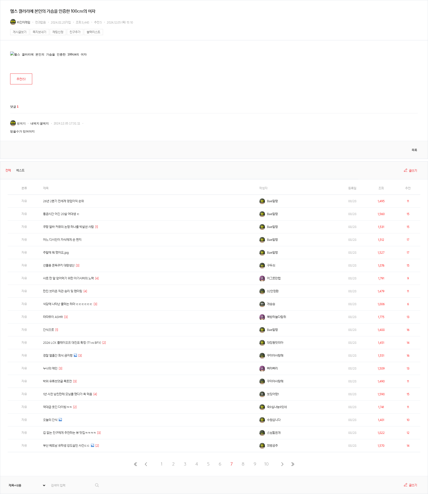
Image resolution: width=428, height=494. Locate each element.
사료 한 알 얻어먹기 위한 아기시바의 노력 (68, 278)
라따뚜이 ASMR (53, 317)
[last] (292, 464)
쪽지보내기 (39, 32)
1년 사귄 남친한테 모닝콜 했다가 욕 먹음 (67, 394)
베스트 (20, 170)
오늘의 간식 (50, 420)
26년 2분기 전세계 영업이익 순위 (63, 201)
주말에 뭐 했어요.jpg (56, 252)
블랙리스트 (93, 32)
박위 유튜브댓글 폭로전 (57, 381)
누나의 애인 (50, 368)
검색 (97, 485)
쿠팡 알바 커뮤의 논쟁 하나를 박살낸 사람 (68, 227)
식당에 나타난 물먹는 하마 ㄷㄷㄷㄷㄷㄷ (67, 304)
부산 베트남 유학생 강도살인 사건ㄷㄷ (66, 445)
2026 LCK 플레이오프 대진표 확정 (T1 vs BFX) (72, 343)
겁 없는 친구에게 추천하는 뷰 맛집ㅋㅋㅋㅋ (69, 433)
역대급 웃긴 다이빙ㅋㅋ (57, 407)
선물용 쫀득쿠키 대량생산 (59, 265)
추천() (21, 79)
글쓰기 (413, 171)
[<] (145, 464)
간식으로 (48, 330)
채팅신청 (58, 32)
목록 (414, 150)
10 (266, 464)
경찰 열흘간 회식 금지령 (58, 355)
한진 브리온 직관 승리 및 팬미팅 (62, 291)
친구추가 (75, 32)
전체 (8, 170)
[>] (282, 464)
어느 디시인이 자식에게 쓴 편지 (62, 240)
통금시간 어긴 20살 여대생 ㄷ (61, 214)
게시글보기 (20, 32)
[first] (135, 464)
